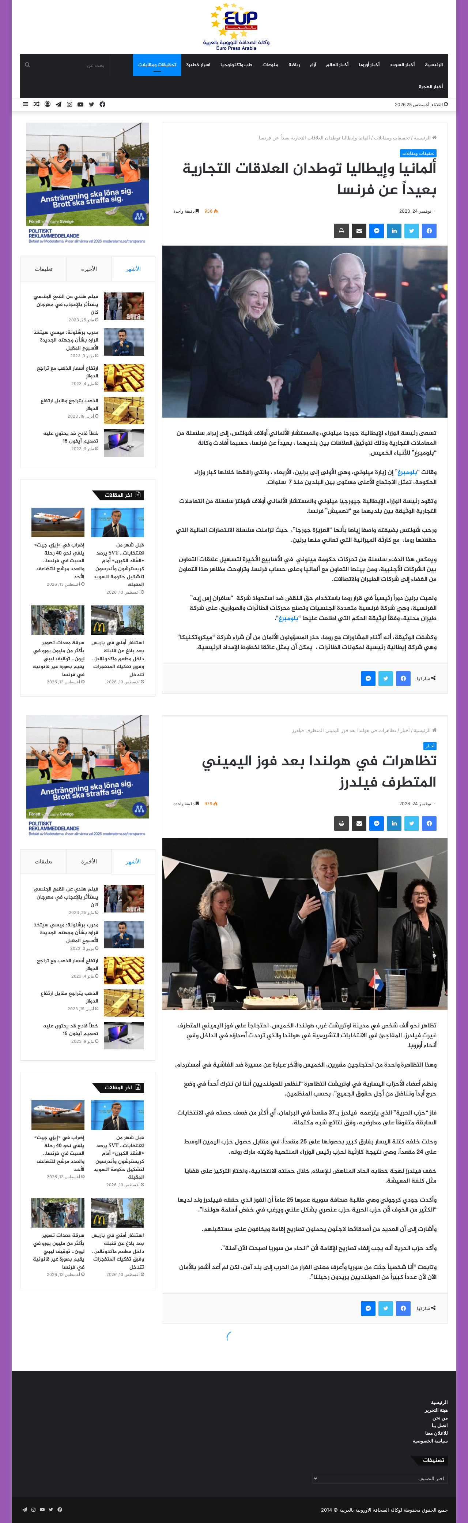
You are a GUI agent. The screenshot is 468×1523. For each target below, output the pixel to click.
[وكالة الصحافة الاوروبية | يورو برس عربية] (234, 27)
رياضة (294, 65)
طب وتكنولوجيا (236, 65)
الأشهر (133, 268)
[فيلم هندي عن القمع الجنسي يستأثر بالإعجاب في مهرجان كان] (124, 306)
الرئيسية (434, 65)
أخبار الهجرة (431, 87)
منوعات (270, 65)
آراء (313, 65)
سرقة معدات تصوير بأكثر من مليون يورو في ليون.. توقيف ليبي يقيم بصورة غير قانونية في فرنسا (58, 659)
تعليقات (43, 268)
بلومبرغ (407, 472)
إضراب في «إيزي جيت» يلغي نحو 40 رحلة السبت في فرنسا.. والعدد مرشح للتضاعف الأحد (59, 561)
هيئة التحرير (436, 1410)
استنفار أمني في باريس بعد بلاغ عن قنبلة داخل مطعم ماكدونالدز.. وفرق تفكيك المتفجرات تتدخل (117, 659)
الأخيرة (89, 268)
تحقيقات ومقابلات (157, 65)
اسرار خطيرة (198, 65)
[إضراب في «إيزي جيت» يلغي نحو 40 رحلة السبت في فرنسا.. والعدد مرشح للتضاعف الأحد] (57, 523)
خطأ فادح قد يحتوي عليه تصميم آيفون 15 (70, 437)
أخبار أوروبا (369, 65)
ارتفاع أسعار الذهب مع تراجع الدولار (67, 372)
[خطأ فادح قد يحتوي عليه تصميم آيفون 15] (124, 443)
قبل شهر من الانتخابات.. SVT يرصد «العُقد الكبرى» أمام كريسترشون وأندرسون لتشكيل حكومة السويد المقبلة (119, 565)
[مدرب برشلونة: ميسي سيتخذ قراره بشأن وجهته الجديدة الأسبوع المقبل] (124, 342)
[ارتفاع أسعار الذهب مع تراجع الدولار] (124, 378)
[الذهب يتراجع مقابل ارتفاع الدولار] (124, 410)
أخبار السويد (402, 65)
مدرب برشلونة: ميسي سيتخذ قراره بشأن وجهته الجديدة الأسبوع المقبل (66, 340)
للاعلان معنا (436, 1433)
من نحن (440, 1418)
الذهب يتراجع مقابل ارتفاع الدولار (69, 405)
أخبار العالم (337, 65)
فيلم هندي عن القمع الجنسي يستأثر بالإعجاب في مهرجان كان (66, 304)
